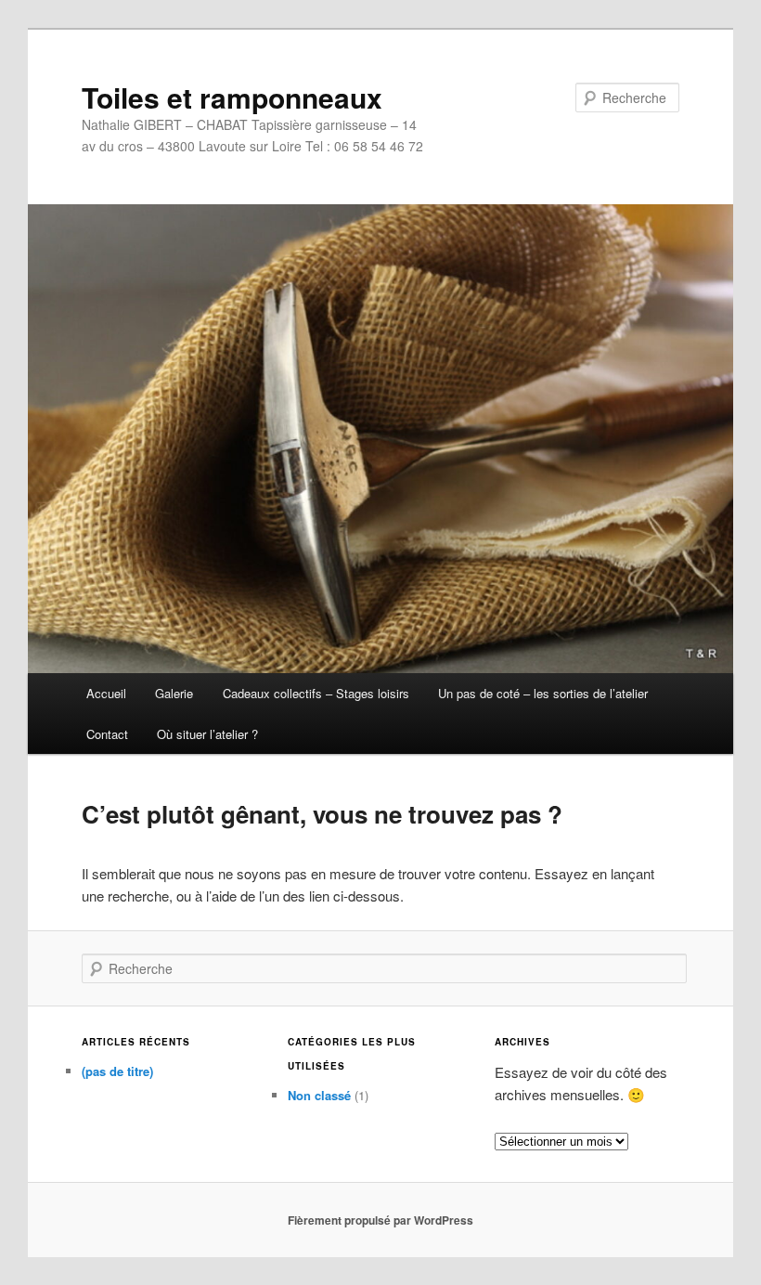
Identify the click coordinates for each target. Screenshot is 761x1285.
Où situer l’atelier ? (207, 734)
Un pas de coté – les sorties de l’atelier (543, 693)
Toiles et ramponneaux (232, 97)
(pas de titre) (117, 1071)
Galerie (174, 693)
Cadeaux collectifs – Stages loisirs (316, 693)
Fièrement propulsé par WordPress (380, 1220)
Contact (107, 734)
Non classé (319, 1095)
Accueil (106, 693)
